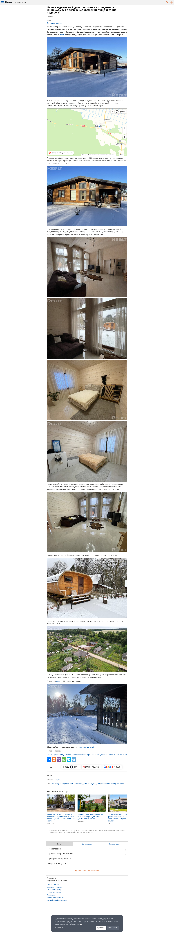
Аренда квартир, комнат (59, 858)
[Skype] (69, 759)
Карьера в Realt (53, 884)
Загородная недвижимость (63, 783)
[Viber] (59, 759)
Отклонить (112, 928)
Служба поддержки (54, 892)
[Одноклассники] (54, 759)
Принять (100, 928)
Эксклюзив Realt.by (108, 783)
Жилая (59, 844)
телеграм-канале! (85, 747)
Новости (120, 783)
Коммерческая (114, 844)
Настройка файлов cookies (57, 900)
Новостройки (54, 848)
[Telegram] (74, 759)
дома (58, 681)
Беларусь (57, 780)
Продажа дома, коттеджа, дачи (87, 783)
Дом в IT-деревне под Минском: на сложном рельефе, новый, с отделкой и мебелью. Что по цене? (87, 754)
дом (62, 34)
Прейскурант (52, 895)
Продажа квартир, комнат (60, 853)
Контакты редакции (54, 887)
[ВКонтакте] (49, 759)
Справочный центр (54, 890)
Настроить (59, 928)
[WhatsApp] (64, 759)
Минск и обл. (21, 2)
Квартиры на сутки (57, 863)
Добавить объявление (88, 870)
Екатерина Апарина (54, 23)
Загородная (87, 844)
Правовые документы (55, 897)
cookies (78, 924)
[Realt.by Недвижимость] (9, 2)
